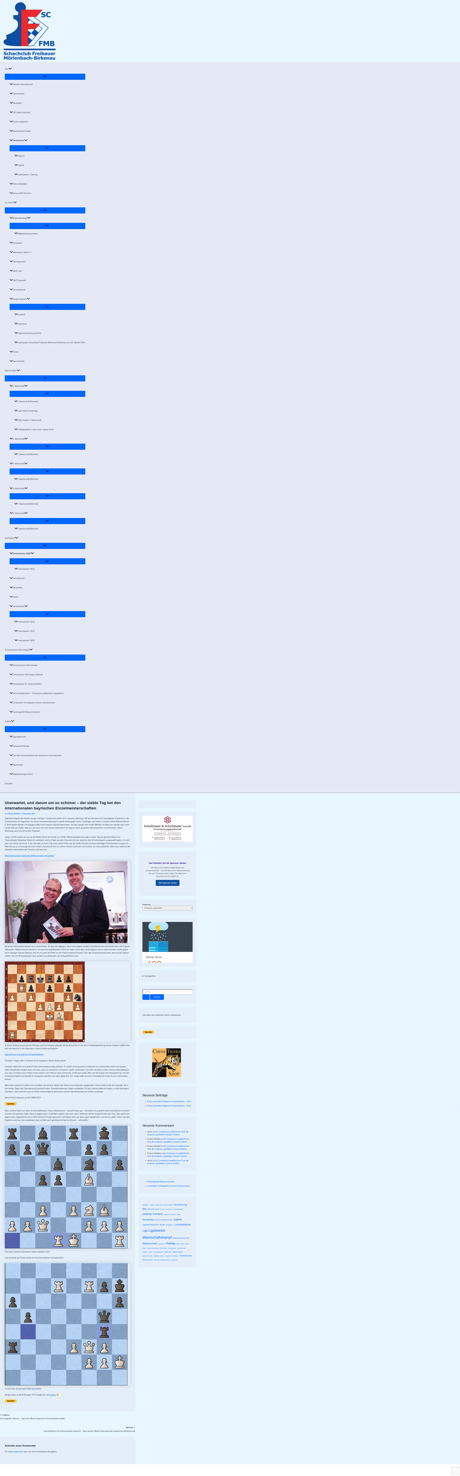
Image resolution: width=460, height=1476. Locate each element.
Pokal (186, 1244)
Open (182, 1244)
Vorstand (21, 315)
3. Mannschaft (19, 464)
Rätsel (144, 1248)
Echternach (169, 1209)
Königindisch (170, 1225)
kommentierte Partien (22, 131)
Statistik (20, 165)
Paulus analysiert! (20, 122)
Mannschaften (11, 371)
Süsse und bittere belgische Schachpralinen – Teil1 (169, 1106)
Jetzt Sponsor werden (167, 883)
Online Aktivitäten (20, 184)
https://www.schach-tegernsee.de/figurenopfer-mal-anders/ (29, 856)
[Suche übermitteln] (146, 997)
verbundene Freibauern (171, 1256)
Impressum (22, 324)
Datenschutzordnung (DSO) (29, 333)
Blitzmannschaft (153, 1209)
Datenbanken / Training (27, 175)
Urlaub (162, 1256)
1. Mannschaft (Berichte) (27, 401)
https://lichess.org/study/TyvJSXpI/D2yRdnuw (24, 1054)
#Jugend (151, 1205)
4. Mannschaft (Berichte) (27, 504)
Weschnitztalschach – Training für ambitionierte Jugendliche (38, 693)
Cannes (162, 1209)
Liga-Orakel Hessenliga (27, 411)
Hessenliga (148, 1219)
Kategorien (146, 904)
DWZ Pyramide (19, 280)
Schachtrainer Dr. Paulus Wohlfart (27, 684)
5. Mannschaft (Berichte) (27, 529)
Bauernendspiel (168, 1205)
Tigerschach (18, 765)
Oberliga (170, 1243)
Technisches (18, 140)
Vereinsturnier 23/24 (26, 631)
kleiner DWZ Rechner (22, 193)
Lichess (52, 1395)
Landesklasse (183, 1224)
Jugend (8, 721)
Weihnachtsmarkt (147, 1260)
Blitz (144, 1209)
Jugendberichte (19, 737)
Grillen (15, 597)
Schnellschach (181, 1248)
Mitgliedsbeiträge (20, 218)
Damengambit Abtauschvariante (26, 712)
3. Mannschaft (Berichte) (27, 479)
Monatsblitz (17, 588)
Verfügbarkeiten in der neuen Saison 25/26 (35, 430)
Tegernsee (167, 1252)
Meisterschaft (149, 1243)
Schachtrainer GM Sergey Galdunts (28, 675)
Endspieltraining (178, 1209)
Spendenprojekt (158, 1252)
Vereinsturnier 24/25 (26, 640)
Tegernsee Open (147, 1256)
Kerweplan (17, 243)
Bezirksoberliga (180, 1205)
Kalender (9, 784)
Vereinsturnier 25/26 (22, 553)
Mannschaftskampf (157, 1237)
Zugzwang (174, 1260)
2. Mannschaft (19, 439)
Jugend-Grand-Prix (150, 1225)
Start (7, 69)
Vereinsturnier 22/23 (26, 622)
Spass (151, 1252)
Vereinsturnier (19, 606)
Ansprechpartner (20, 299)
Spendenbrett (18, 94)
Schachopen (163, 1248)
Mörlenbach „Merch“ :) (22, 252)
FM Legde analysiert (21, 112)
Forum (15, 352)
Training (156, 1256)
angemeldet (18, 1452)
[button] (10, 69)
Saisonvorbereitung (152, 1248)
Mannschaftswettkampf (181, 1238)
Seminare (145, 1252)
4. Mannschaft (19, 488)
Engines (21, 156)
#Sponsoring (159, 1205)
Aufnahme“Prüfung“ (21, 746)
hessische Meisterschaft (163, 1220)
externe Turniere (152, 1214)
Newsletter (17, 103)
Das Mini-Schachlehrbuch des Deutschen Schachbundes (37, 755)
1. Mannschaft (19, 386)
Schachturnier (172, 1248)
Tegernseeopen (177, 1252)
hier (33, 1389)
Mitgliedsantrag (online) (27, 234)
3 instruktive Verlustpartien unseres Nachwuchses (34, 703)
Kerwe (162, 1225)
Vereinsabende (19, 290)
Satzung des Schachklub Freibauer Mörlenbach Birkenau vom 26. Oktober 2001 (51, 343)
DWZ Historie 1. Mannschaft (29, 420)
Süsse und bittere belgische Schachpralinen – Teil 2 (169, 1101)
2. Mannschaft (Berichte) (27, 454)
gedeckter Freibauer (170, 1214)
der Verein (9, 203)
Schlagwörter (150, 976)
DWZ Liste (17, 271)
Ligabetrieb (156, 1230)
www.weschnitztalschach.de (162, 1260)
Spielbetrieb (10, 538)
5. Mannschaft (19, 513)
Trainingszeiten (19, 262)
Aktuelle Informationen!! (23, 84)
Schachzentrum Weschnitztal (17, 650)
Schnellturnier (19, 578)
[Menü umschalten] (45, 77)
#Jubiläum (145, 1205)
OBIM (178, 1244)
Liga (144, 1230)
